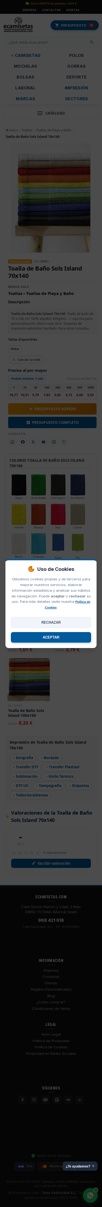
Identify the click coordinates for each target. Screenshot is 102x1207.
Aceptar (51, 637)
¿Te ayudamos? (80, 1166)
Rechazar (51, 622)
